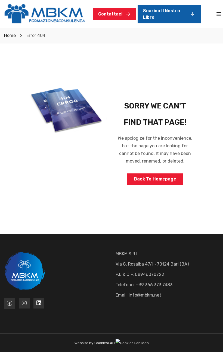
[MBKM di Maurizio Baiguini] (44, 13)
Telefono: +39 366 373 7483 (144, 284)
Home (10, 35)
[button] (169, 14)
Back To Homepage (155, 179)
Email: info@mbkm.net (138, 295)
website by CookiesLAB (95, 343)
